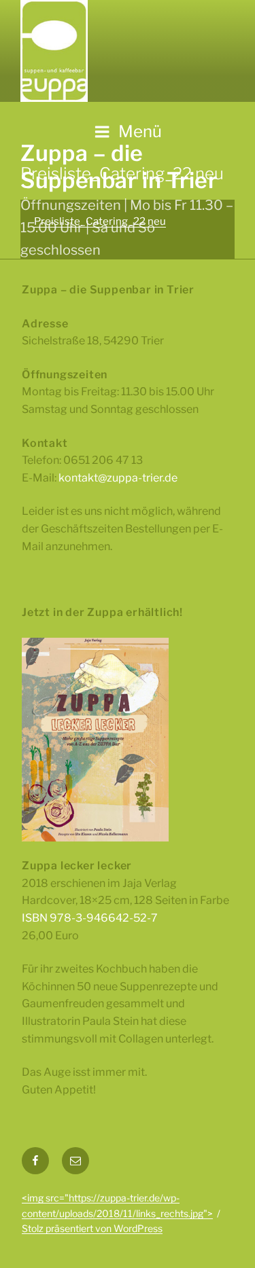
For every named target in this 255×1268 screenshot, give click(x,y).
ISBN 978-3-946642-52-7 (90, 917)
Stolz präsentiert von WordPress (92, 1228)
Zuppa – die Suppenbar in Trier (119, 167)
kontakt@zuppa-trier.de (117, 477)
